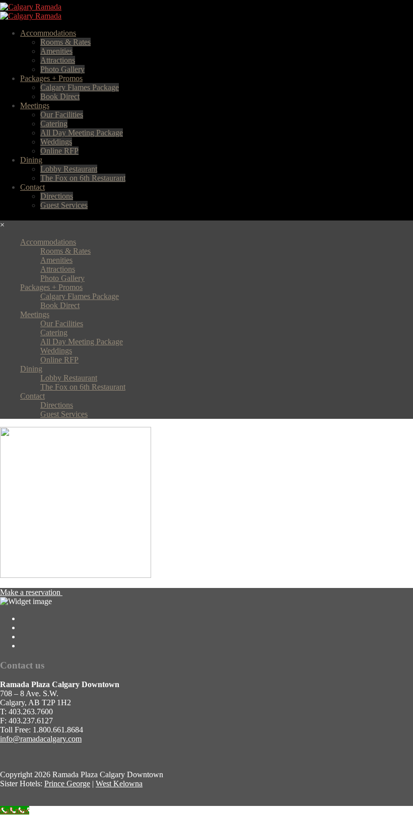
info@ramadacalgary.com (41, 738)
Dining (31, 160)
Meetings (34, 105)
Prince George (67, 783)
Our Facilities (61, 114)
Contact (32, 187)
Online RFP (59, 150)
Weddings (56, 141)
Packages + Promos (51, 78)
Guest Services (64, 205)
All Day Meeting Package (81, 132)
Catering (53, 123)
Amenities (56, 51)
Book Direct (60, 96)
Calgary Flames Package (79, 87)
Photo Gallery (62, 69)
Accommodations (48, 33)
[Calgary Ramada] (30, 7)
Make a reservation (31, 592)
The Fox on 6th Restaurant (82, 178)
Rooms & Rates (65, 42)
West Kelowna (119, 783)
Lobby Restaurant (68, 169)
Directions (56, 196)
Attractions (57, 60)
